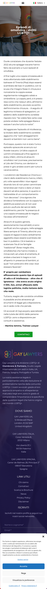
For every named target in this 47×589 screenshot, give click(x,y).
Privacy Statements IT (29, 586)
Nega (23, 573)
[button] (43, 536)
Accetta (23, 566)
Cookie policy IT (14, 586)
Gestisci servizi (23, 559)
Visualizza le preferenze (23, 580)
